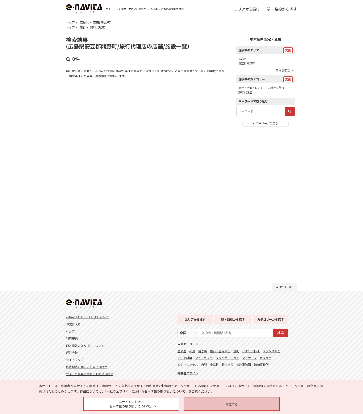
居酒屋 (182, 351)
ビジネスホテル (188, 364)
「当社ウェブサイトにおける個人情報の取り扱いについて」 (146, 391)
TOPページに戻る (267, 123)
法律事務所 (261, 364)
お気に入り (73, 324)
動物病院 (227, 364)
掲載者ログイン (188, 373)
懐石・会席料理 (220, 351)
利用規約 (72, 338)
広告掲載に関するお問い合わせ (86, 367)
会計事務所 (243, 364)
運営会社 (72, 352)
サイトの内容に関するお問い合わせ (89, 374)
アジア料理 (185, 358)
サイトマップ (75, 360)
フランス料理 (271, 351)
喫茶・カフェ (204, 358)
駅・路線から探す (282, 9)
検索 (280, 333)
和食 (192, 351)
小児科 (214, 364)
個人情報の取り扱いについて (85, 345)
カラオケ (265, 358)
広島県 (84, 22)
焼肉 (236, 351)
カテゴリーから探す (270, 319)
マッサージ (249, 358)
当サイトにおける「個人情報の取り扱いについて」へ (131, 404)
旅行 (83, 27)
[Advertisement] (265, 201)
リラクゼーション (227, 358)
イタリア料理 (251, 351)
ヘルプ (70, 331)
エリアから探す (247, 9)
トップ (70, 22)
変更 (288, 50)
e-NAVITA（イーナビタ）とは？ (87, 317)
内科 (204, 364)
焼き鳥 (202, 351)
